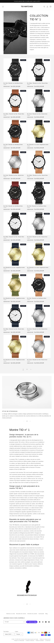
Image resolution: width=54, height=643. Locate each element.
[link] (23, 369)
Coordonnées (47, 640)
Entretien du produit (32, 613)
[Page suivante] (30, 369)
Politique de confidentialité (19, 640)
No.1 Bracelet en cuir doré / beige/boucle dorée (37, 144)
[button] (2, 6)
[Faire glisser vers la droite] (30, 421)
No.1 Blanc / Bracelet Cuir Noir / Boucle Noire (37, 83)
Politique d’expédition (40, 640)
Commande (41, 613)
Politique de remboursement (45, 639)
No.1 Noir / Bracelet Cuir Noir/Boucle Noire (13, 83)
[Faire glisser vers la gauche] (23, 421)
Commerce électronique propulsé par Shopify (29, 639)
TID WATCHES (18, 639)
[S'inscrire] (23, 621)
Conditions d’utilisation (30, 640)
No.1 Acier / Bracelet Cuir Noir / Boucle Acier (37, 113)
